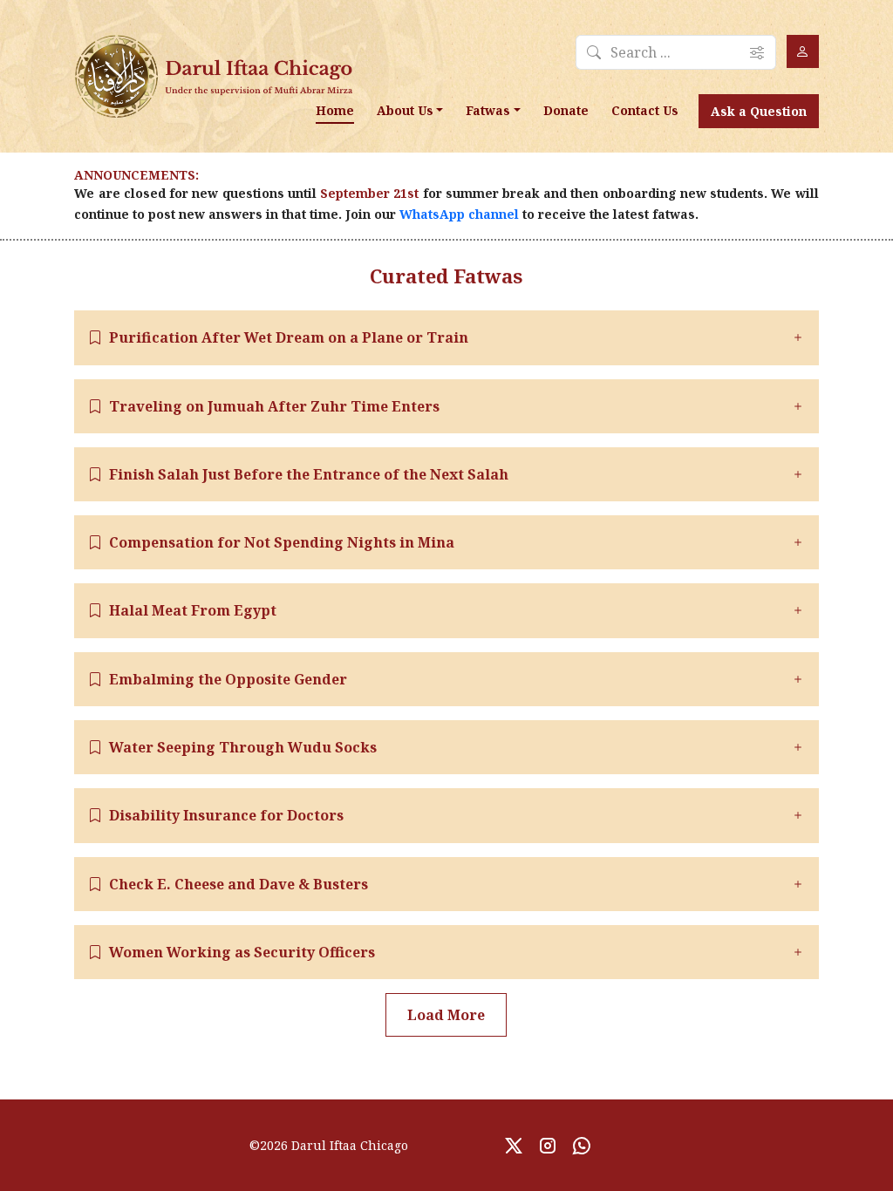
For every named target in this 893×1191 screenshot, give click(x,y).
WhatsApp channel (459, 214)
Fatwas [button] (488, 110)
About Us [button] (405, 110)
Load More (446, 1014)
